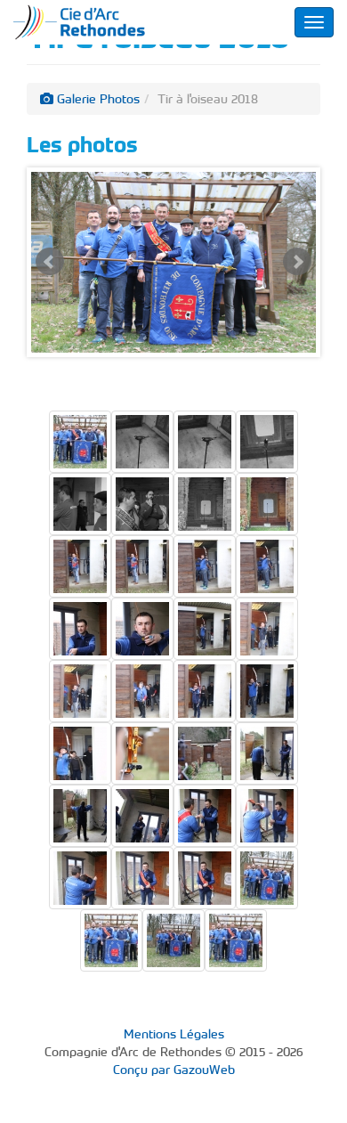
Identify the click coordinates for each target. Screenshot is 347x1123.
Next (297, 262)
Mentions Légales (174, 1034)
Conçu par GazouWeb (174, 1070)
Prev (50, 262)
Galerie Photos (96, 99)
